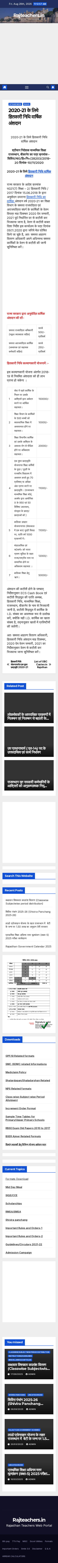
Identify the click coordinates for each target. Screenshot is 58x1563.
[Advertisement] (29, 54)
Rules (26, 104)
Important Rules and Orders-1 (24, 1228)
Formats (49, 1541)
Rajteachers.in (28, 15)
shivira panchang (17, 1395)
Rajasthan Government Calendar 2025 (28, 946)
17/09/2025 (17, 1374)
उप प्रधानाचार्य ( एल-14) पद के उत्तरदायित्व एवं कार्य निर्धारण (26, 750)
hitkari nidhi (15, 104)
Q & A (47, 1548)
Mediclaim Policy (16, 1072)
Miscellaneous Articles (20, 1360)
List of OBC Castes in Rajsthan (40, 664)
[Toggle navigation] (26, 87)
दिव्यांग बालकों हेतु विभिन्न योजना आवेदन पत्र (26, 1144)
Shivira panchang (16, 1219)
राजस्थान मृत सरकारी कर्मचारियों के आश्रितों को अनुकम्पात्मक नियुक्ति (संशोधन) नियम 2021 (28, 786)
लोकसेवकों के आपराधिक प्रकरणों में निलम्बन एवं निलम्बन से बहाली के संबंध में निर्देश (28, 718)
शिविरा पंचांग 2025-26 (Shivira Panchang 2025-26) (24, 1404)
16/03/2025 (17, 1479)
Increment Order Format (21, 1108)
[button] (48, 87)
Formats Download (17, 1178)
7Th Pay (16, 1541)
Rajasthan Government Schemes (24, 1430)
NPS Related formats (18, 1088)
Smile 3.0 (25, 1548)
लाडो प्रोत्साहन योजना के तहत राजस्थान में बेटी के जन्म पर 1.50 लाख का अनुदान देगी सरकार (28, 1439)
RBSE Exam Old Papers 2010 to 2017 (28, 1128)
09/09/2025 (17, 1409)
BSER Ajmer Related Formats (23, 1136)
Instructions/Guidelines (20, 1356)
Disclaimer (37, 1548)
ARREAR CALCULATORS (13, 1556)
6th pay (6, 1541)
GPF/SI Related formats (20, 1055)
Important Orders (10, 1548)
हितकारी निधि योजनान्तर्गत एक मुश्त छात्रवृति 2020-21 (19, 664)
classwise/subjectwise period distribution (29, 1352)
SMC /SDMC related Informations (26, 1064)
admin (31, 1374)
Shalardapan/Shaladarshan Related (28, 1080)
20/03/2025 (17, 1444)
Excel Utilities (36, 1541)
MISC (25, 1541)
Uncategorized (35, 1395)
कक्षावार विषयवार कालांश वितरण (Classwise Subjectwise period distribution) (28, 1368)
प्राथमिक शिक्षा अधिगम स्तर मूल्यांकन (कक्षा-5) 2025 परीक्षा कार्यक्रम (27, 1474)
